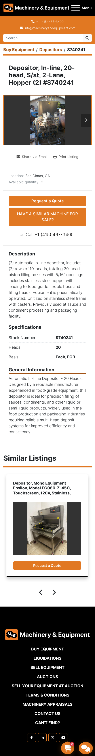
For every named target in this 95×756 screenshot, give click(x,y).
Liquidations (47, 658)
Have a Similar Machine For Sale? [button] (47, 217)
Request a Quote (47, 201)
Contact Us (47, 713)
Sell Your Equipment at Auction (47, 686)
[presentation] (41, 592)
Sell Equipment (47, 667)
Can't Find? (47, 722)
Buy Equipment (47, 649)
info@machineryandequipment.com (50, 28)
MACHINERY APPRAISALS (47, 704)
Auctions (47, 676)
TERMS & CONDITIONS (47, 695)
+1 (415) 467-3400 (50, 21)
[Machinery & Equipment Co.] (47, 634)
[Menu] (75, 8)
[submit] (87, 38)
